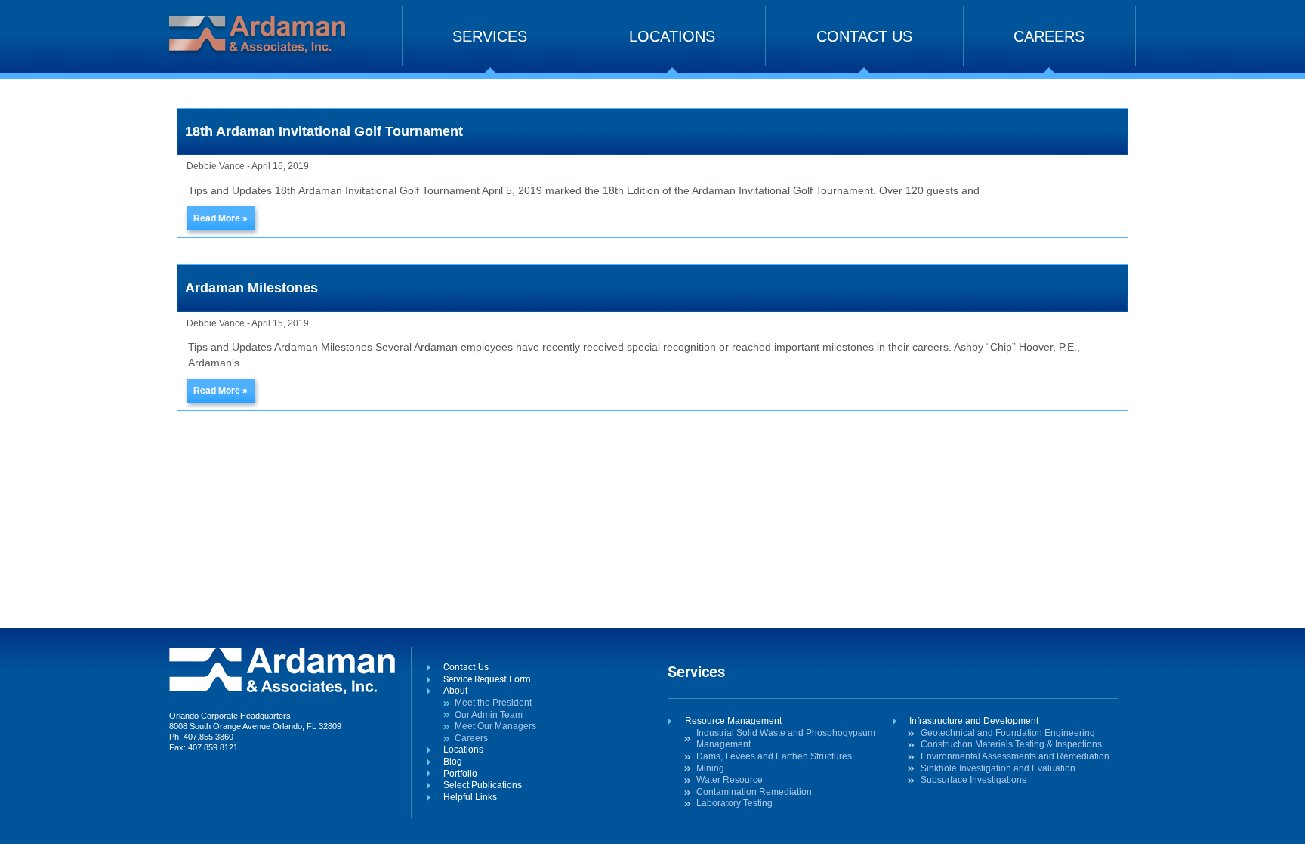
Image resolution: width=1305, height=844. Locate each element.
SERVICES (489, 36)
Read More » (220, 218)
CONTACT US (864, 36)
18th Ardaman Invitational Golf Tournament (324, 131)
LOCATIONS (672, 36)
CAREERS (1048, 36)
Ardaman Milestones (251, 287)
